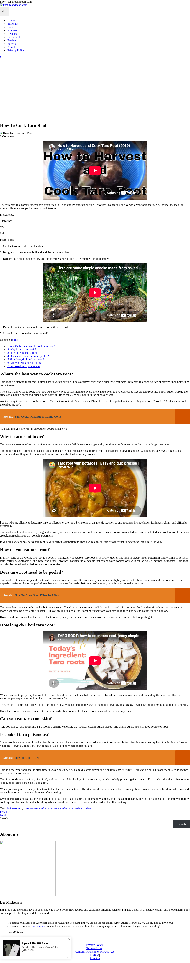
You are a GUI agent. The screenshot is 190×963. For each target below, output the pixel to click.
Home (11, 20)
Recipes (12, 33)
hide (14, 339)
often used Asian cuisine (76, 808)
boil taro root (14, 808)
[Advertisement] (95, 93)
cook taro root (32, 808)
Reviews (12, 40)
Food (10, 27)
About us (12, 47)
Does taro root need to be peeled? (28, 356)
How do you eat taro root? (23, 352)
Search (4, 818)
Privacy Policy (15, 50)
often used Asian (51, 808)
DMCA (94, 955)
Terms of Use (94, 948)
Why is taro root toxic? (21, 349)
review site (39, 926)
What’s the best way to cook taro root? (31, 346)
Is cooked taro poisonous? (23, 366)
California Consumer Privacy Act (94, 951)
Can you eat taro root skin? (24, 362)
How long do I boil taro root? (25, 359)
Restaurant (13, 37)
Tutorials (12, 23)
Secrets (11, 43)
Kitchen (12, 30)
